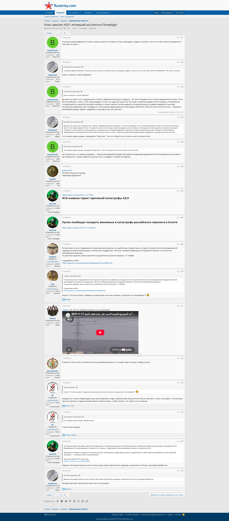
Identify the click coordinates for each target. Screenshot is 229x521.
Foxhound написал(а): (72, 91)
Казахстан (56, 57)
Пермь (57, 81)
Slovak (52, 318)
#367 (182, 191)
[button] (80, 12)
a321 (68, 28)
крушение (92, 28)
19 (68, 33)
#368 (182, 217)
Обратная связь (117, 514)
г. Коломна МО (54, 407)
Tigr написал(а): (69, 387)
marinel (48, 28)
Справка (170, 514)
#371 (182, 306)
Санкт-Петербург (54, 212)
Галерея (87, 12)
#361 (182, 38)
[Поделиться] (177, 37)
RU (59, 186)
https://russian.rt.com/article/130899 (77, 461)
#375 (182, 441)
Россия (57, 377)
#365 (182, 142)
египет (74, 28)
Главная (49, 12)
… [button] (57, 33)
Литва (57, 325)
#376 (182, 471)
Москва (57, 266)
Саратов (57, 293)
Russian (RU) (50, 514)
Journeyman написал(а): (72, 417)
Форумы (61, 12)
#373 (182, 383)
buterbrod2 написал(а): (72, 67)
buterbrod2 (52, 50)
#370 (182, 271)
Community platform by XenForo (114, 519)
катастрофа (83, 28)
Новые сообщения (51, 17)
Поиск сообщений (67, 17)
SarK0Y (52, 179)
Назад (49, 33)
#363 (182, 87)
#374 (182, 412)
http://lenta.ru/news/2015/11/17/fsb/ (77, 195)
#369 (182, 244)
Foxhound (52, 75)
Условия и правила (132, 514)
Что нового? (73, 12)
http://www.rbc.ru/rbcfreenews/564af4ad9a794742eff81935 (87, 263)
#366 (182, 166)
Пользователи (102, 12)
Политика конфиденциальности (153, 514)
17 (61, 33)
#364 (182, 117)
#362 (182, 62)
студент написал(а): (71, 276)
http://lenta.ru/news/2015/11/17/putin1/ (79, 228)
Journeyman (52, 371)
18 (64, 33)
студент (65, 310)
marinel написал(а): (71, 475)
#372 (182, 358)
